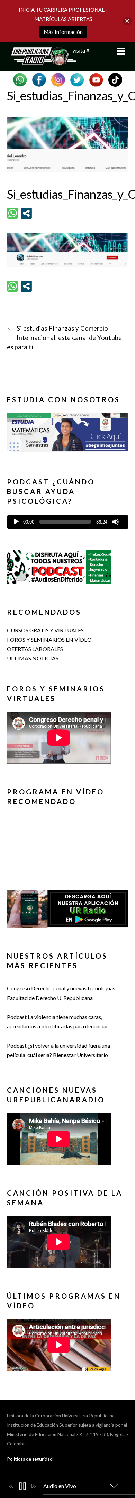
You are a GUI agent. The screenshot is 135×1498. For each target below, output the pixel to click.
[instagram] (58, 79)
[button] (67, 432)
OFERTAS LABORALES (35, 649)
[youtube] (96, 79)
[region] (67, 434)
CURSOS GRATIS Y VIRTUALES (45, 630)
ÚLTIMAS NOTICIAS (32, 658)
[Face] (39, 79)
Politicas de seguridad (30, 1459)
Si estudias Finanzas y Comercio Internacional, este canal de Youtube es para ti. (64, 337)
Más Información (63, 32)
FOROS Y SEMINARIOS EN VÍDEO (49, 639)
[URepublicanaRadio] (41, 62)
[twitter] (77, 79)
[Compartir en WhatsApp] (12, 213)
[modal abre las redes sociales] (26, 213)
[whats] (20, 79)
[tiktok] (115, 79)
